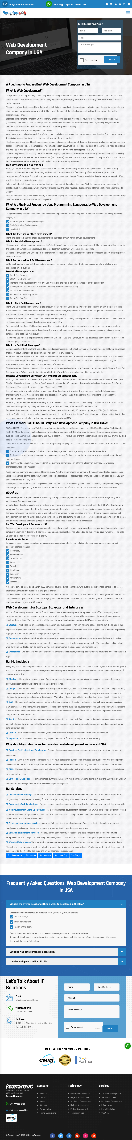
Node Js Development (80, 1105)
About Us (43, 1094)
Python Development (79, 1109)
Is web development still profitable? (29, 961)
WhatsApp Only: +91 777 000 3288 (69, 4)
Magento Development (80, 1097)
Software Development (111, 1094)
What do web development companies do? (32, 952)
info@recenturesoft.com (21, 4)
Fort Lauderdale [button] (15, 855)
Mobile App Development (111, 1101)
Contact (43, 1097)
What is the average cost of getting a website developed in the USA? (47, 904)
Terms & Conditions (48, 1113)
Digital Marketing (108, 1109)
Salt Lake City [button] (61, 855)
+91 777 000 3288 (23, 1011)
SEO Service (106, 1113)
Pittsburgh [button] (31, 855)
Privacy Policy (45, 1109)
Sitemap (43, 1105)
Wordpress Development (81, 1101)
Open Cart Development (80, 1094)
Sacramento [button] (45, 855)
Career (42, 1101)
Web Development (109, 1097)
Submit (112, 59)
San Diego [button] (75, 855)
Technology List (77, 1113)
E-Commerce (106, 1105)
